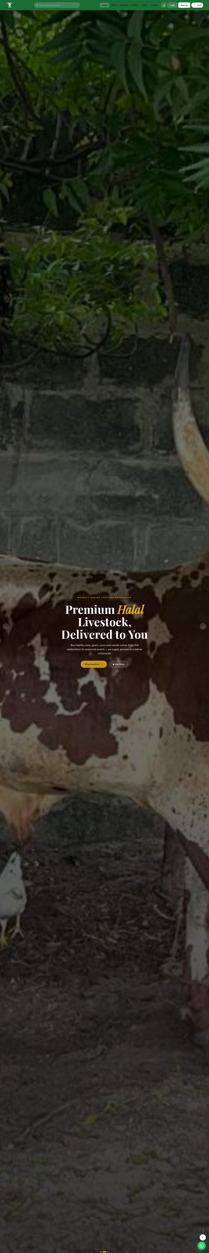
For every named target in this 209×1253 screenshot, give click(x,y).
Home (104, 5)
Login (172, 5)
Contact (154, 5)
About (113, 5)
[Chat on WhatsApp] (202, 1246)
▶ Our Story (118, 664)
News (144, 5)
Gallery (135, 5)
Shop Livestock (92, 664)
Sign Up (184, 5)
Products (124, 5)
